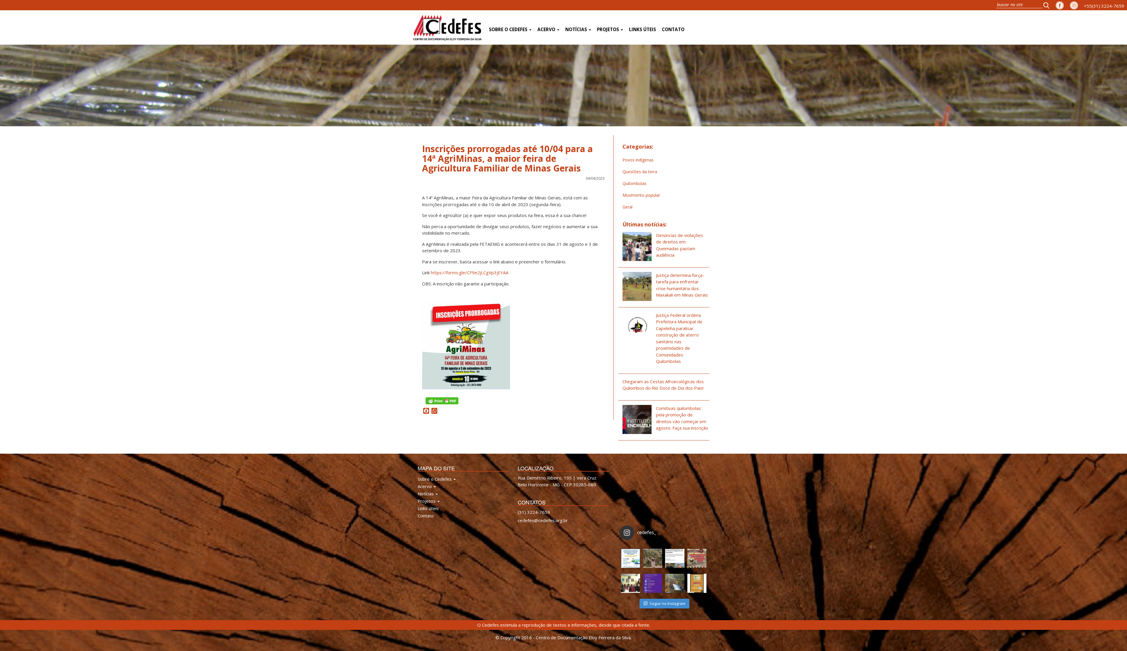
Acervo (546, 29)
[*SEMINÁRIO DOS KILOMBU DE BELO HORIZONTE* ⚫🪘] (696, 583)
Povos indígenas (638, 160)
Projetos (608, 29)
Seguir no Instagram (667, 603)
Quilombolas (634, 183)
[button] (1048, 5)
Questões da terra (639, 171)
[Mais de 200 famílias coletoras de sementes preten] (652, 558)
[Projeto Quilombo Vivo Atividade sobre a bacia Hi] (674, 583)
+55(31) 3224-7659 (1104, 6)
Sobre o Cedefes (509, 29)
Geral (627, 207)
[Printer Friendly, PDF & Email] (442, 400)
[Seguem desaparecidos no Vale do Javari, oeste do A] (674, 558)
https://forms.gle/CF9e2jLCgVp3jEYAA (469, 272)
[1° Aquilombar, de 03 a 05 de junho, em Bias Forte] (696, 558)
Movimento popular (641, 195)
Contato (673, 29)
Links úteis (642, 29)
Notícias (576, 29)
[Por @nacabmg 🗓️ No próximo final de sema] (630, 558)
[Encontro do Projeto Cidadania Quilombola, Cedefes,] (630, 583)
